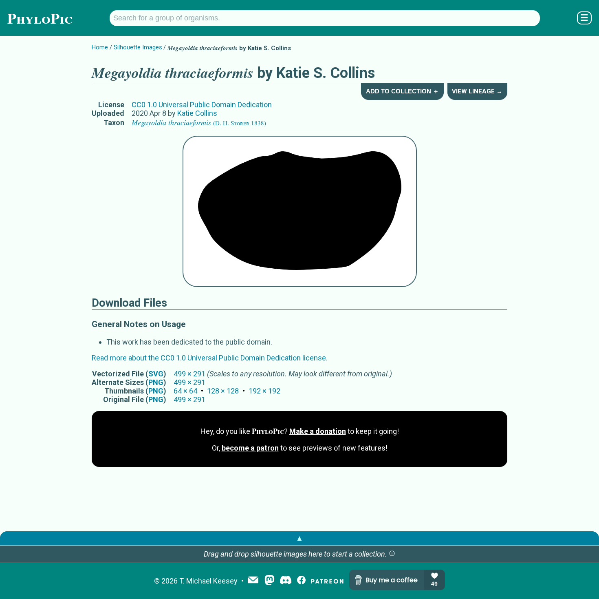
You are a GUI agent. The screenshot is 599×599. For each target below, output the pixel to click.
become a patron (250, 448)
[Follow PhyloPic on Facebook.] (301, 581)
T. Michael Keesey (208, 581)
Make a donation (317, 431)
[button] (392, 554)
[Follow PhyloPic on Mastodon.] (269, 581)
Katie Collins (197, 113)
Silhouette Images (138, 47)
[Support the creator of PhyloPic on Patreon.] (327, 581)
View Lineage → (477, 91)
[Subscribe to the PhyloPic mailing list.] (253, 580)
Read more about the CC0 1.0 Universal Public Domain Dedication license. (210, 358)
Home (100, 47)
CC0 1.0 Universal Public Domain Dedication (202, 104)
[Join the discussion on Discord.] (285, 581)
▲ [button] (299, 538)
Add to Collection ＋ (402, 91)
